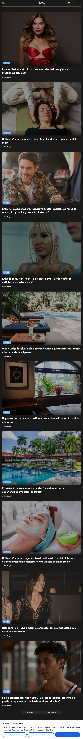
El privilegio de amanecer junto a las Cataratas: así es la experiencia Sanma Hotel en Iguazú (33, 489)
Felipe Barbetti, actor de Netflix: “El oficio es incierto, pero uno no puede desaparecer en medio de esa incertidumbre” (38, 699)
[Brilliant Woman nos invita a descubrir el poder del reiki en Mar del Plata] (41, 108)
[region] (41, 729)
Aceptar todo (67, 735)
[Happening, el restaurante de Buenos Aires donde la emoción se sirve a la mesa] (41, 388)
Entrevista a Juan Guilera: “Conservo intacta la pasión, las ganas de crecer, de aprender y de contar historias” (39, 210)
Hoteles (7, 342)
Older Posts (51, 712)
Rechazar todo (40, 735)
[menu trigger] (4, 3)
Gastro (7, 412)
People (7, 63)
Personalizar (14, 735)
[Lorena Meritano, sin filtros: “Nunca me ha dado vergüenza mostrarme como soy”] (41, 39)
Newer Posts (32, 712)
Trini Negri (7, 77)
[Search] (79, 3)
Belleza (7, 133)
